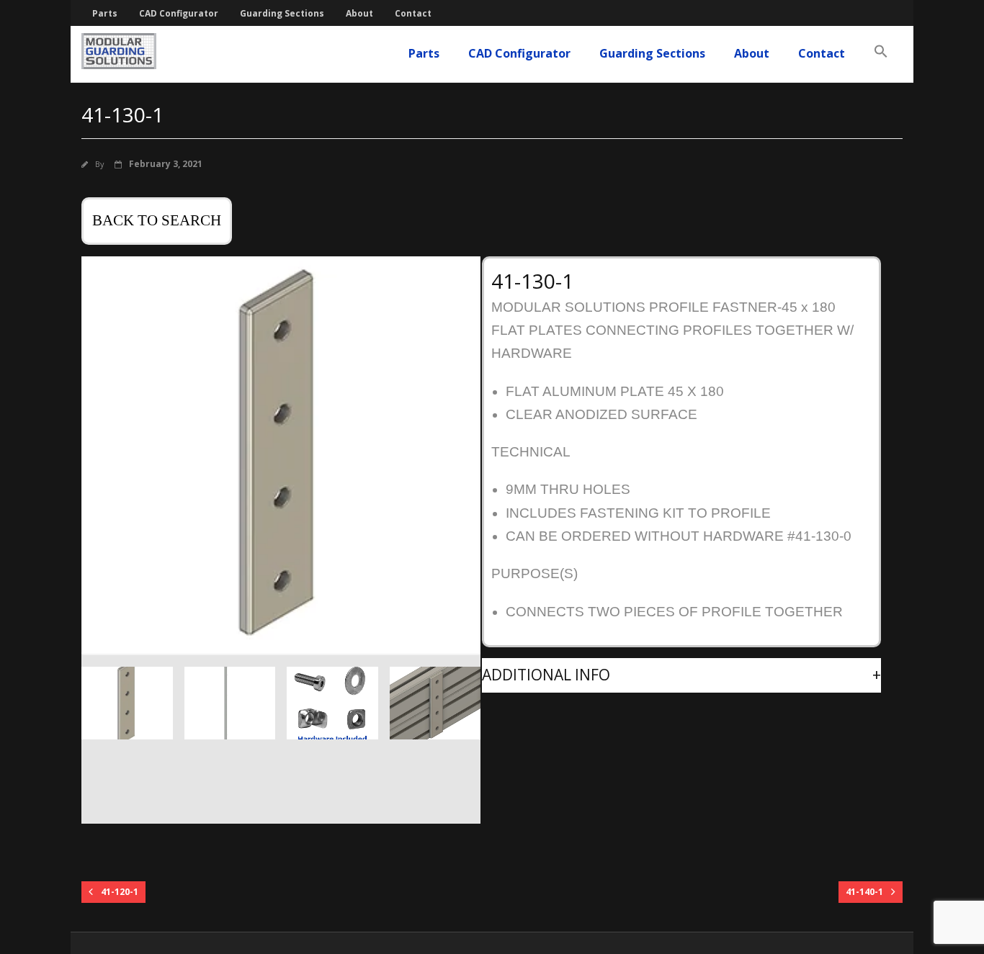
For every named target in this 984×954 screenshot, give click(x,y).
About (359, 13)
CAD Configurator (178, 13)
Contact (413, 13)
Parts (104, 13)
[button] (881, 52)
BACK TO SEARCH (156, 220)
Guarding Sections (282, 13)
